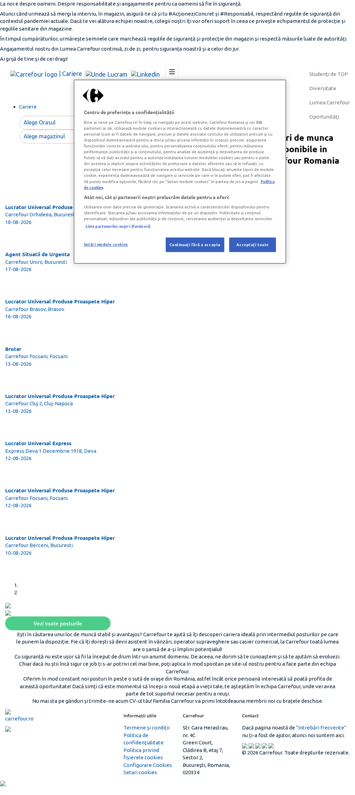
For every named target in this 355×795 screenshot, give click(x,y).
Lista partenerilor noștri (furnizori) (118, 226)
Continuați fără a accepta (195, 244)
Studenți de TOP (328, 74)
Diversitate (322, 88)
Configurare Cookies (147, 765)
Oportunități (324, 117)
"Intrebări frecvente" (321, 728)
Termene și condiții (146, 728)
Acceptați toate (252, 244)
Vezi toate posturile (58, 623)
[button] (8, 605)
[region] (179, 171)
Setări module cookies (106, 244)
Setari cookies (140, 772)
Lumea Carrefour (329, 102)
